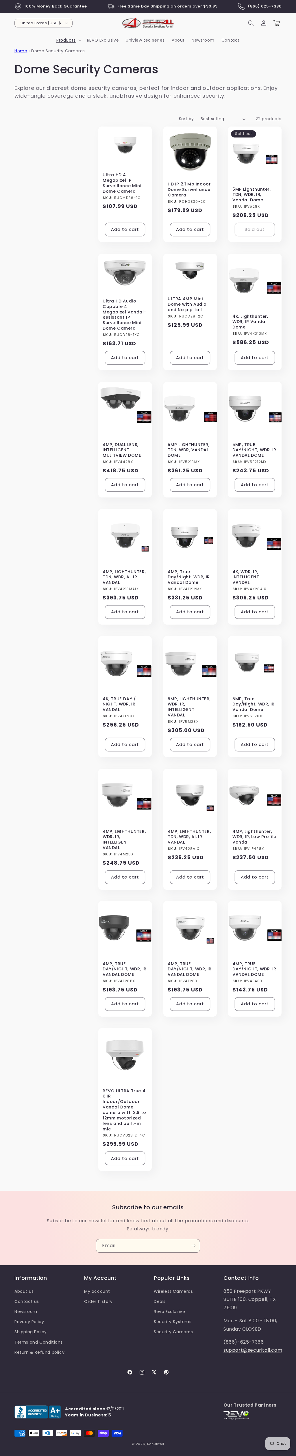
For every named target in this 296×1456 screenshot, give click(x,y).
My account (97, 1291)
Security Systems (173, 1322)
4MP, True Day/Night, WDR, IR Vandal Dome (189, 577)
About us (24, 1291)
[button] (68, 40)
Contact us (26, 1301)
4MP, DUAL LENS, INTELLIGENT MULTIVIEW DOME (122, 450)
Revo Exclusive (169, 1311)
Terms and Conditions (38, 1342)
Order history (98, 1301)
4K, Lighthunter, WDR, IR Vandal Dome (250, 322)
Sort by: (187, 119)
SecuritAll (155, 1444)
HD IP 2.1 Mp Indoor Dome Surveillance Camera (189, 190)
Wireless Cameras (173, 1291)
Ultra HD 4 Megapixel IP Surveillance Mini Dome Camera (122, 183)
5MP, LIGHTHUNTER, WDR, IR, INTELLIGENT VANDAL (189, 707)
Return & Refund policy (39, 1352)
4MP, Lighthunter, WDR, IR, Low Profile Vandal (254, 837)
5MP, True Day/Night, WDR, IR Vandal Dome (253, 704)
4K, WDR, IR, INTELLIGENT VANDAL (245, 577)
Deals (160, 1301)
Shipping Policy (30, 1332)
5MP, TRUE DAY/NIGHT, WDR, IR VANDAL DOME (254, 450)
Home (20, 51)
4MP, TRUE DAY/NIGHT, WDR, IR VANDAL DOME (125, 969)
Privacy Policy (29, 1322)
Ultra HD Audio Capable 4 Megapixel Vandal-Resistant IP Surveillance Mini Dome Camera (124, 314)
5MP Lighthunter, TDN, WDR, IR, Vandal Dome (251, 195)
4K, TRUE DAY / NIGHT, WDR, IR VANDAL (119, 704)
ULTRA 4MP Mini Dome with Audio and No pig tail (187, 304)
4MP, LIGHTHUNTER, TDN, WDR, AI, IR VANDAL (124, 577)
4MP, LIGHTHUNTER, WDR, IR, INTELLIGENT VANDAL (124, 839)
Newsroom (25, 1311)
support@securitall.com (252, 1350)
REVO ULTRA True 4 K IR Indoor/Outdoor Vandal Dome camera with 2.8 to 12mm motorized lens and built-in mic (124, 1110)
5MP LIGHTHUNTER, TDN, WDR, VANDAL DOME (189, 450)
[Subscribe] (193, 1246)
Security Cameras (173, 1332)
